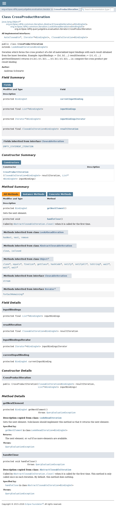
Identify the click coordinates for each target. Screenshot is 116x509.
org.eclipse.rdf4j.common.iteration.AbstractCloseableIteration (39, 24)
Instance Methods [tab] (33, 194)
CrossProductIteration (66, 9)
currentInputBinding (71, 99)
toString (95, 264)
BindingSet (80, 24)
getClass (42, 264)
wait (105, 264)
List (24, 109)
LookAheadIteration (22, 47)
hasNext (7, 237)
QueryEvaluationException (61, 412)
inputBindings (68, 109)
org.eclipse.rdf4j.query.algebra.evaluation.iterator (26, 9)
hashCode (55, 264)
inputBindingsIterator (72, 119)
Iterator (28, 37)
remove (24, 237)
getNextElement (55, 208)
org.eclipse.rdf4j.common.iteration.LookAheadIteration (39, 26)
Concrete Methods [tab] (60, 194)
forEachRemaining (12, 294)
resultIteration (69, 129)
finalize (29, 264)
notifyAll (80, 264)
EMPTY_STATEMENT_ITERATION (18, 146)
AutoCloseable (12, 37)
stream (6, 281)
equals (16, 264)
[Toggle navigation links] (4, 3)
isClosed (16, 251)
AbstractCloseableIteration (56, 246)
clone (6, 264)
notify (67, 264)
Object (44, 259)
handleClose (53, 219)
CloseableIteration (62, 37)
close (6, 251)
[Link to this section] (27, 77)
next (16, 237)
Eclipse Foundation (33, 504)
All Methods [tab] (11, 194)
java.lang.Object (10, 22)
